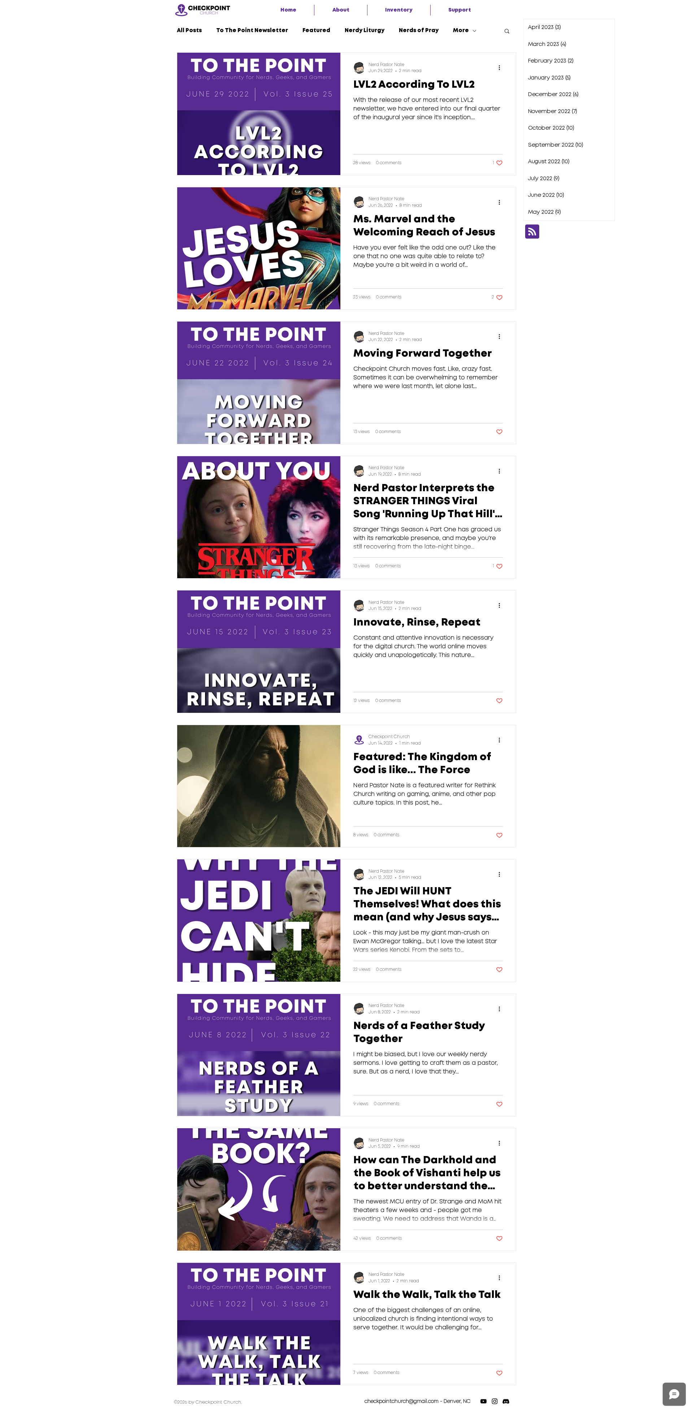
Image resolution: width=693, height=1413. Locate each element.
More (461, 30)
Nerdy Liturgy (364, 30)
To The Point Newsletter (252, 30)
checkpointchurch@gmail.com (402, 1401)
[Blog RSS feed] (532, 231)
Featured (316, 30)
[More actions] (501, 68)
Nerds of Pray (419, 30)
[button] (340, 10)
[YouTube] (483, 1401)
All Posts (189, 30)
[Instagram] (494, 1401)
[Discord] (506, 1401)
